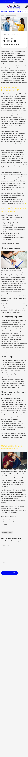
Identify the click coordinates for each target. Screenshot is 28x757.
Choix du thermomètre (7, 532)
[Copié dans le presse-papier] (18, 45)
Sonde (25, 11)
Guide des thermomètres (11, 15)
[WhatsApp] (16, 45)
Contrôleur (19, 11)
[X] (12, 45)
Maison (2, 15)
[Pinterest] (14, 45)
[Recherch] (23, 6)
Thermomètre (4, 11)
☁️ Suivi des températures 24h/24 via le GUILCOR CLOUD (14, 2)
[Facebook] (10, 45)
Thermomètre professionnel (11, 520)
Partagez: (6, 44)
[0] (26, 6)
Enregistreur (12, 11)
